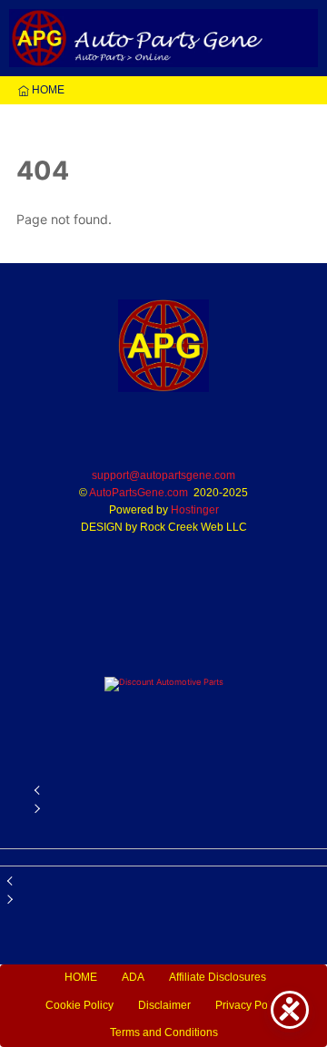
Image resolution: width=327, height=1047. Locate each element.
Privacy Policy (249, 1005)
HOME (46, 89)
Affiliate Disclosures (217, 977)
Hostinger (195, 510)
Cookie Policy (79, 1005)
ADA (133, 977)
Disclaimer (164, 1005)
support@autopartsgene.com (163, 475)
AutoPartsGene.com (138, 492)
